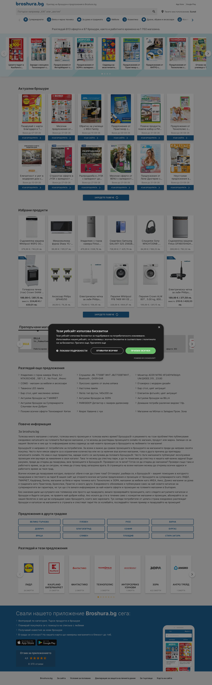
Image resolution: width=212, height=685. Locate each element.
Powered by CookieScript (144, 358)
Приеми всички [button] (140, 350)
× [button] (159, 327)
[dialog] (106, 342)
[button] (71, 350)
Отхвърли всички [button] (107, 350)
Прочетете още (98, 342)
